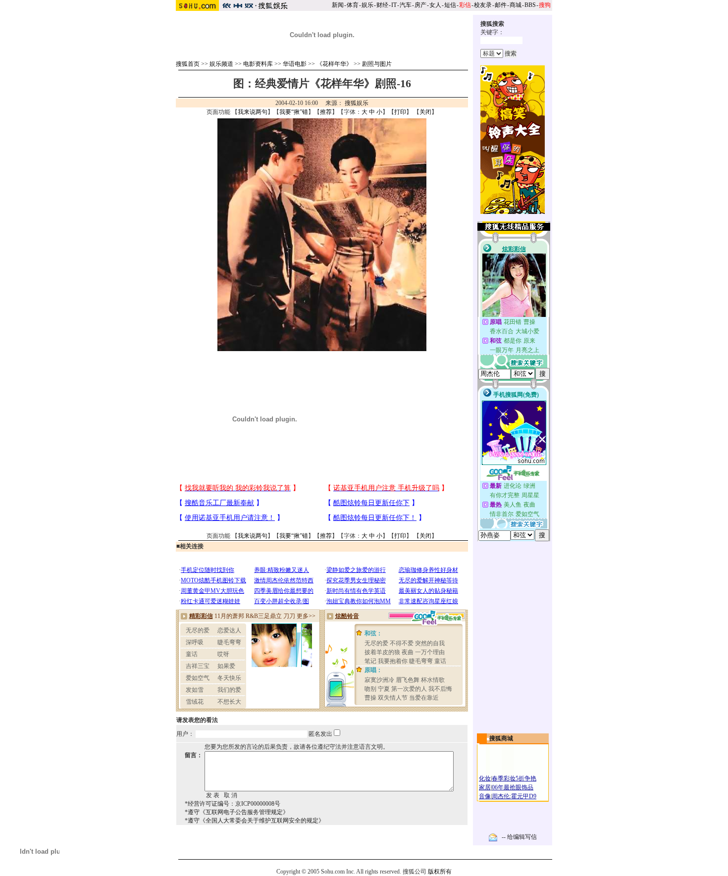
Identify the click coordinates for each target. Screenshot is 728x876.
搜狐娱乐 (356, 103)
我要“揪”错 (293, 111)
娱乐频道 (221, 63)
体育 (353, 4)
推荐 (326, 111)
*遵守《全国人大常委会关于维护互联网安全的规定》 (254, 820)
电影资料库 (258, 63)
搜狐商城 (501, 738)
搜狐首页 (188, 63)
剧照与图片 (377, 63)
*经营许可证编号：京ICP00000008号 (232, 803)
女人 (435, 4)
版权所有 (440, 871)
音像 (485, 796)
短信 (450, 4)
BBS (530, 4)
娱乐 (367, 4)
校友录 (483, 4)
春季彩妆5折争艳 (514, 778)
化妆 (485, 778)
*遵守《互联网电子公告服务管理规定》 (237, 812)
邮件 (501, 4)
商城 (515, 4)
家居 (485, 787)
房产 (420, 4)
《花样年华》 (334, 63)
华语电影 (295, 63)
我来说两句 (252, 111)
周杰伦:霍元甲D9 (514, 796)
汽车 (406, 4)
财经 (382, 4)
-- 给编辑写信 (519, 836)
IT (394, 4)
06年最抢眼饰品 (512, 787)
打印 (400, 111)
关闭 (425, 111)
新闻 (338, 4)
